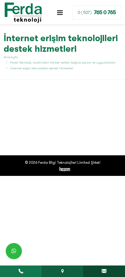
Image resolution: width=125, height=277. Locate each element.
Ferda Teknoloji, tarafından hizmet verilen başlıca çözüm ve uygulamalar (63, 62)
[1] (60, 12)
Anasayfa (11, 57)
